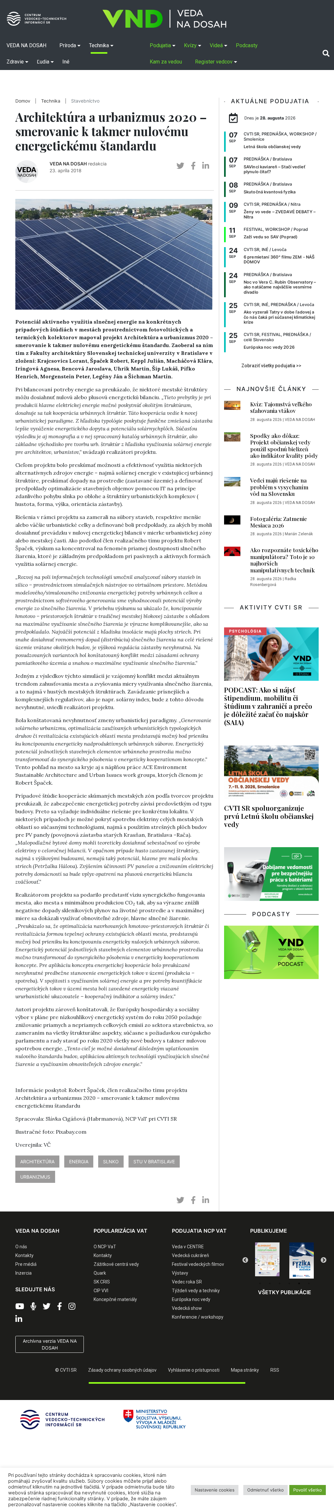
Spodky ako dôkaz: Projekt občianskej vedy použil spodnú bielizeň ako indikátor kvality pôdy (284, 445)
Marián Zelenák (299, 534)
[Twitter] (47, 1306)
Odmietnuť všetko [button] (265, 1489)
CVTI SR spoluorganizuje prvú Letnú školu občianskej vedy (269, 816)
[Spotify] (33, 1306)
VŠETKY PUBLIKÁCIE (284, 1292)
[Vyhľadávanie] (326, 53)
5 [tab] (299, 1283)
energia (78, 1161)
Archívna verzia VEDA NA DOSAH (50, 1344)
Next (323, 1260)
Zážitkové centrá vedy (116, 1264)
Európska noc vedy (191, 1299)
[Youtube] (19, 1306)
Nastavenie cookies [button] (215, 1489)
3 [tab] (279, 1283)
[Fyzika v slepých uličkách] (267, 1260)
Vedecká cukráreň (190, 1255)
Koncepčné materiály (115, 1299)
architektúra (37, 1161)
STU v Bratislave (154, 1161)
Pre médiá (26, 1264)
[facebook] (193, 166)
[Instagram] (71, 1306)
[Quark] (301, 1260)
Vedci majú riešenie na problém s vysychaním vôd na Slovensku (279, 487)
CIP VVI (101, 1290)
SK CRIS (102, 1281)
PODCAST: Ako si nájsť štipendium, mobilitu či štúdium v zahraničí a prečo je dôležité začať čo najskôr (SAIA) (268, 706)
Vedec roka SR (187, 1281)
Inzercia (23, 1273)
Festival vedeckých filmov (198, 1264)
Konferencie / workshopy (197, 1317)
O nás (21, 1246)
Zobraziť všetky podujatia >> (271, 365)
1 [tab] (260, 1283)
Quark (100, 1273)
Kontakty (24, 1255)
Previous (245, 1260)
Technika (50, 101)
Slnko (111, 1161)
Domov (22, 101)
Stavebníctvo (85, 101)
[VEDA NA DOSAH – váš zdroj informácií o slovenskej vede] (164, 18)
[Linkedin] (18, 1319)
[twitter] (180, 166)
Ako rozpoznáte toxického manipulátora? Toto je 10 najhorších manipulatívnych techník (284, 559)
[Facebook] (59, 1306)
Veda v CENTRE (188, 1246)
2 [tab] (269, 1283)
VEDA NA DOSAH (68, 163)
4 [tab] (289, 1283)
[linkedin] (205, 166)
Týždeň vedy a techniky (196, 1290)
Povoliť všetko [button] (307, 1489)
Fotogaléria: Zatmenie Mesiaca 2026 (278, 522)
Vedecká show (187, 1308)
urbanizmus (35, 1177)
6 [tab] (309, 1283)
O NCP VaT (105, 1246)
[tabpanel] (267, 1260)
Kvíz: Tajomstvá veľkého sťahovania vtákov (281, 407)
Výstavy (180, 1273)
